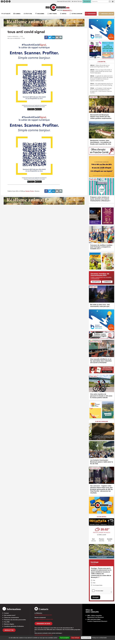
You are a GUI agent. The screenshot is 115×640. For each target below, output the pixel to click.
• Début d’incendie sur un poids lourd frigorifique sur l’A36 (100, 66)
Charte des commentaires (11, 617)
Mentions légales (9, 624)
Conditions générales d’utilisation (14, 626)
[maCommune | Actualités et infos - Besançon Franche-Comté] (58, 7)
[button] (109, 1)
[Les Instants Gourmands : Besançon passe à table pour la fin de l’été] (101, 449)
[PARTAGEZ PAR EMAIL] (57, 37)
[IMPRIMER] (60, 37)
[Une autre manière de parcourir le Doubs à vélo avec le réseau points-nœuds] (101, 383)
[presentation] (90, 431)
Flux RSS (6, 622)
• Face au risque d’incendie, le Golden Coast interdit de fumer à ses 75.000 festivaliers (101, 71)
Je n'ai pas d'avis (97, 585)
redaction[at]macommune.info (43, 615)
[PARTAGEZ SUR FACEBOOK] (46, 37)
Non (94, 582)
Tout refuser (75, 637)
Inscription (96, 281)
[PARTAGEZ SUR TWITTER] (49, 37)
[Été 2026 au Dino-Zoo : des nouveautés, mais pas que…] (101, 294)
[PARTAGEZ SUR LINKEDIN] (53, 37)
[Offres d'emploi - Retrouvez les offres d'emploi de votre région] (101, 154)
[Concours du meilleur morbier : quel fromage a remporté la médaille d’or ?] (101, 234)
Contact (6, 613)
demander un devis (43, 623)
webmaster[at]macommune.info (44, 635)
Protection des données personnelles (15, 619)
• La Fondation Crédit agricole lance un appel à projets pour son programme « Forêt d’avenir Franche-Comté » (101, 90)
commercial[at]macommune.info (44, 619)
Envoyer (96, 597)
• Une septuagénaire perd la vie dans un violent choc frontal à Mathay (101, 84)
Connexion (107, 281)
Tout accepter (64, 637)
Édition (59, 10)
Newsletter (9, 630)
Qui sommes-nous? (9, 615)
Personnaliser (86, 637)
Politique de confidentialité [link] (99, 637)
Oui (94, 580)
